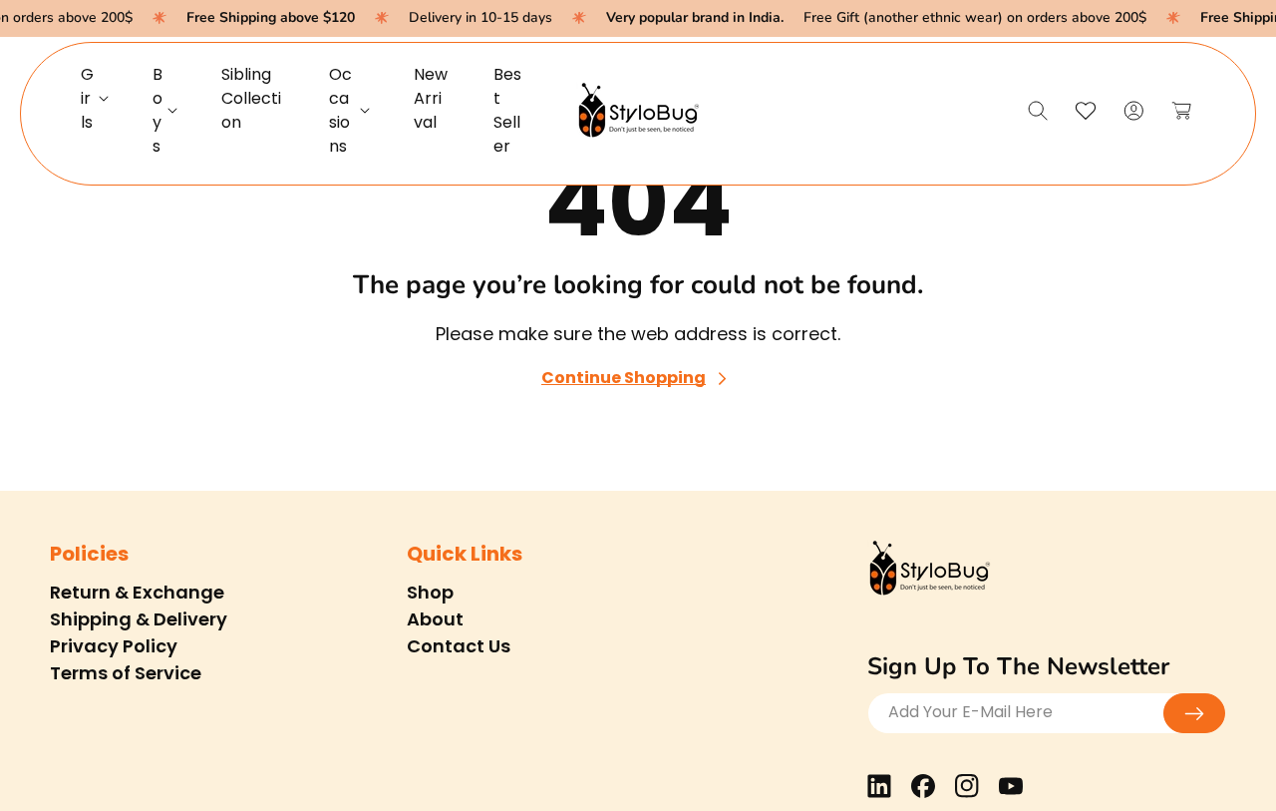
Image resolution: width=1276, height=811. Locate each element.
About (435, 619)
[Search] (1038, 111)
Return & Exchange (137, 592)
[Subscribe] (1194, 713)
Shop (430, 592)
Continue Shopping (623, 378)
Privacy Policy (113, 645)
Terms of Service (125, 672)
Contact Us (458, 645)
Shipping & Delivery (138, 619)
